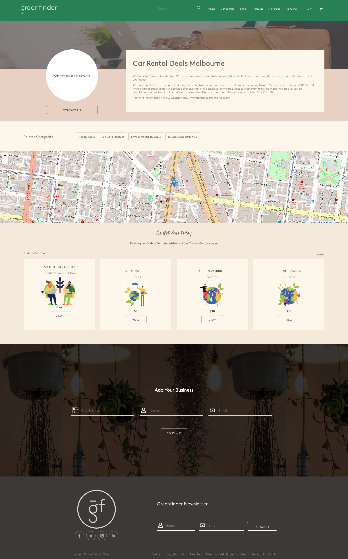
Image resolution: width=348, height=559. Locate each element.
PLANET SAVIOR (289, 271)
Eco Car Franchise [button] (113, 136)
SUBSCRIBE (262, 527)
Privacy (244, 554)
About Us (291, 8)
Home (211, 8)
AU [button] (308, 8)
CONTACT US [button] (72, 110)
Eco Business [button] (87, 136)
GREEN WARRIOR (212, 271)
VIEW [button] (59, 315)
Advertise (274, 8)
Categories (227, 8)
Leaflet (304, 221)
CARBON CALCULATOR (59, 267)
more (320, 254)
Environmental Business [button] (146, 136)
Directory (196, 554)
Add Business (228, 554)
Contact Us (270, 554)
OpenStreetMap (328, 221)
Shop (243, 8)
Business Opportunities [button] (182, 136)
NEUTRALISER (136, 271)
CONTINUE (174, 433)
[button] (174, 183)
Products (257, 8)
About (256, 554)
